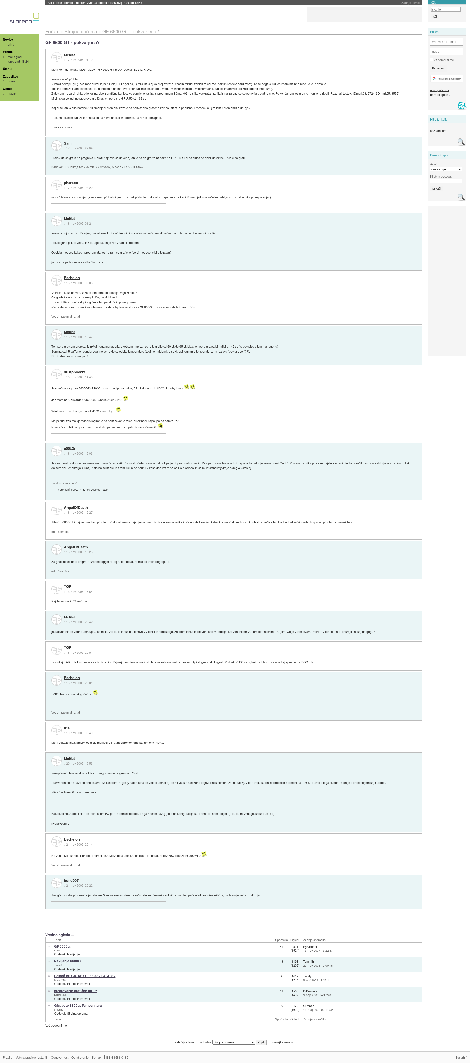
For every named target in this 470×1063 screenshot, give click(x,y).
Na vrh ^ (461, 1057)
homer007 (60, 980)
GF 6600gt (62, 946)
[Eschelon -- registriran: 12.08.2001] (56, 280)
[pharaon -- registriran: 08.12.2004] (56, 185)
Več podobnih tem (57, 1025)
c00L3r (69, 448)
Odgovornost (59, 1057)
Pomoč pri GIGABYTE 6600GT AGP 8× (84, 975)
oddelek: (206, 1042)
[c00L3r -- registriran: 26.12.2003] (56, 451)
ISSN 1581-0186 (117, 1057)
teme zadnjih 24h (19, 61)
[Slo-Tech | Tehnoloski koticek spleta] (25, 19)
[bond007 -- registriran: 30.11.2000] (56, 883)
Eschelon (72, 277)
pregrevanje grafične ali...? (75, 990)
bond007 (71, 880)
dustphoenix (74, 372)
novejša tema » (282, 1042)
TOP (67, 586)
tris (67, 728)
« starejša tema (184, 1042)
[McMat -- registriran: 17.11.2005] (56, 57)
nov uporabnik (439, 90)
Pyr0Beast (310, 946)
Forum (8, 51)
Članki (7, 69)
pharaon (71, 182)
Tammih (58, 965)
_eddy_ (308, 976)
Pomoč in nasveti (78, 984)
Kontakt (97, 1057)
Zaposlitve (10, 76)
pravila (12, 93)
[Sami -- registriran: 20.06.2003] (56, 145)
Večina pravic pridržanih (32, 1057)
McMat (69, 55)
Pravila (7, 1057)
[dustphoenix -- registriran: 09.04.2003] (56, 374)
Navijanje (73, 954)
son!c (57, 950)
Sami (68, 143)
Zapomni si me (443, 60)
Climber (308, 1006)
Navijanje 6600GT (68, 961)
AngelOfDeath (76, 507)
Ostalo (7, 88)
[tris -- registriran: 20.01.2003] (56, 730)
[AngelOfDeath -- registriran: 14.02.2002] (56, 510)
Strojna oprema (77, 1013)
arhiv (11, 44)
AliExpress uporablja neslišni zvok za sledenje (95, 2)
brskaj (12, 81)
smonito (58, 1009)
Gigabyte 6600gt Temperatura (78, 1005)
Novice (8, 39)
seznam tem (438, 130)
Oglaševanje (80, 1057)
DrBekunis (60, 995)
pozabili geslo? (440, 94)
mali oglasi (15, 57)
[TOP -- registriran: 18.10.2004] (56, 589)
